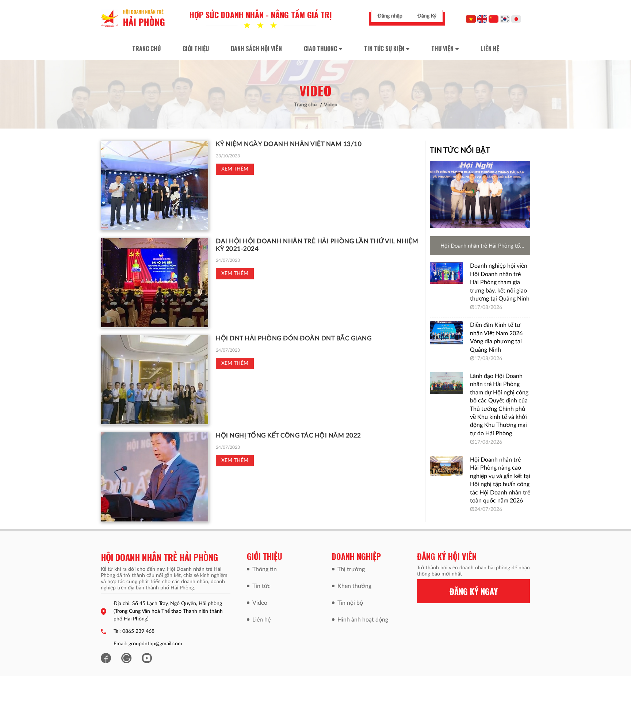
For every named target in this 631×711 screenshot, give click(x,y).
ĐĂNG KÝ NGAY (474, 591)
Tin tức (261, 586)
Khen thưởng (354, 586)
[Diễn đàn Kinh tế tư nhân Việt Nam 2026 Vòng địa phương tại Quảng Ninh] (446, 332)
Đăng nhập (390, 16)
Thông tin (264, 569)
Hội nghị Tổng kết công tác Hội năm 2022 (288, 435)
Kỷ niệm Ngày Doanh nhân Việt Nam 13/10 (289, 144)
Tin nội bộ (350, 603)
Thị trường (351, 569)
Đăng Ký (426, 16)
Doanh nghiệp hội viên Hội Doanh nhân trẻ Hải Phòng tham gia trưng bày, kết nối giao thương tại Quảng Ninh (499, 282)
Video (330, 104)
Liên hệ (261, 620)
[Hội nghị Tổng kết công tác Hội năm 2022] (155, 477)
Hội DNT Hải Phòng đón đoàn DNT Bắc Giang (293, 338)
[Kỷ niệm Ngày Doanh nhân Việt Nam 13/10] (155, 185)
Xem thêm (234, 169)
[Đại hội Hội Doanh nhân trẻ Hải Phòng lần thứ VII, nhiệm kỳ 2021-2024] (155, 283)
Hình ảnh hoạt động (362, 620)
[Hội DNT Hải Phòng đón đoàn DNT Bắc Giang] (155, 380)
